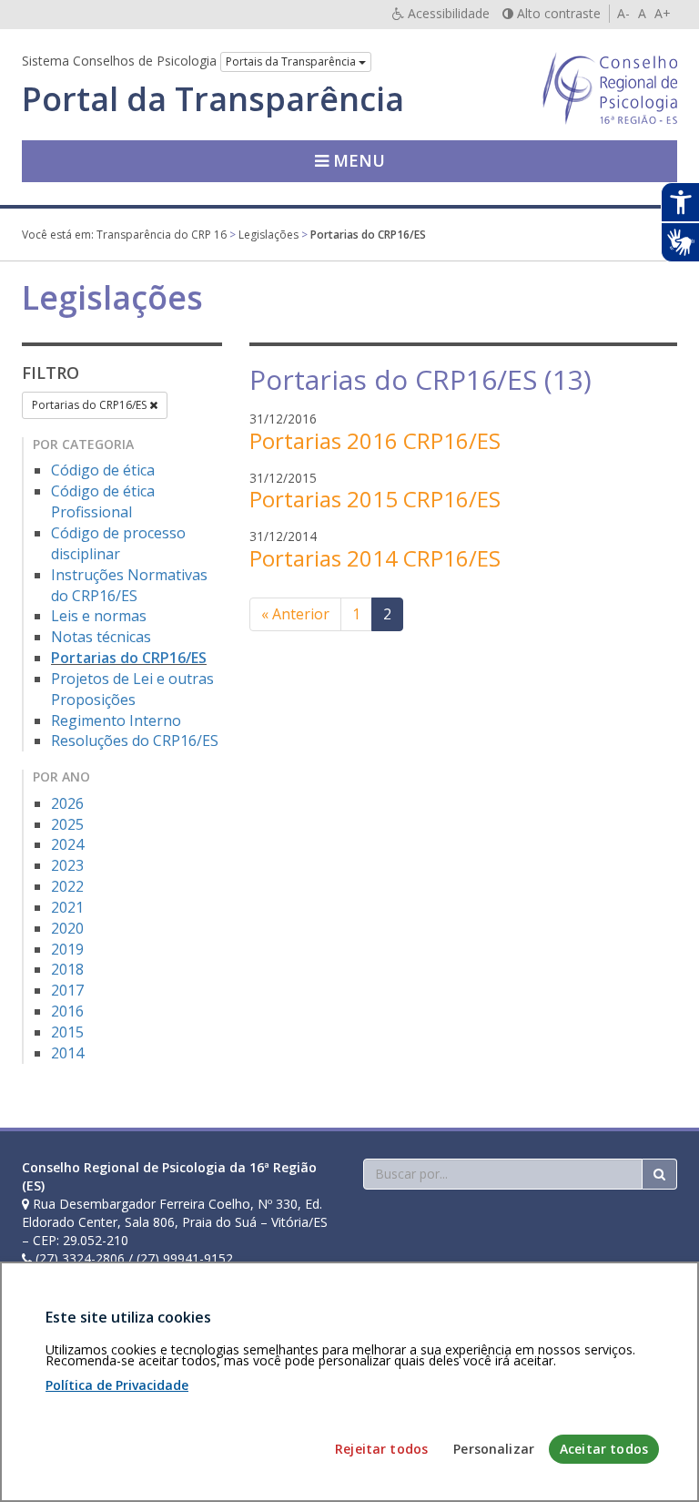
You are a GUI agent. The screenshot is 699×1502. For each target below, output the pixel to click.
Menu (357, 160)
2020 (67, 928)
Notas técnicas (101, 637)
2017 (67, 990)
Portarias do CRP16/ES (90, 405)
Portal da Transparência (213, 99)
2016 (67, 1011)
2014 (67, 1053)
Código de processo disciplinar (118, 543)
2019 (67, 949)
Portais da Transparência (292, 61)
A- (623, 13)
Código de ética (103, 470)
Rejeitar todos (381, 1448)
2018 (67, 969)
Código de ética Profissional (103, 501)
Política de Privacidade (117, 1385)
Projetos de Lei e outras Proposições (132, 689)
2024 (67, 844)
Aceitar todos (604, 1448)
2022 (67, 886)
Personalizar (493, 1448)
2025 (67, 824)
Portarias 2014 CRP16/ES (375, 558)
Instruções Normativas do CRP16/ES (129, 585)
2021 (67, 907)
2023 (67, 865)
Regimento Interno (116, 720)
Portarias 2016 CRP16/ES (375, 440)
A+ (662, 13)
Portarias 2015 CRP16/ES (375, 499)
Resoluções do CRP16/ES (134, 741)
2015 (67, 1032)
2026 (67, 803)
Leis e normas (99, 616)
